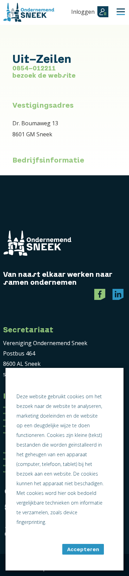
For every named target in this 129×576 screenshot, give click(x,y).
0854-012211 (34, 68)
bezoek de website (44, 75)
